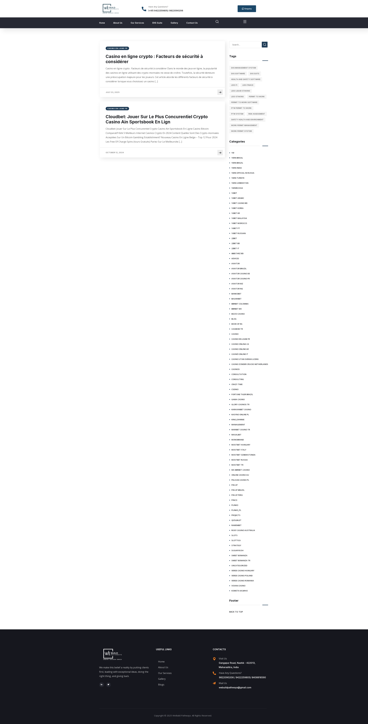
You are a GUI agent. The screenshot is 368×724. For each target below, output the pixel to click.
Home (102, 23)
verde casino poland (242, 575)
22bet (234, 238)
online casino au (240, 475)
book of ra (236, 324)
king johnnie (237, 419)
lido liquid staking (240, 91)
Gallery (174, 23)
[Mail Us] (214, 683)
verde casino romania (242, 580)
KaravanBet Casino (241, 409)
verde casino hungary (242, 570)
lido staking (237, 96)
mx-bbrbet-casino (240, 470)
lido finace (247, 85)
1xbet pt (235, 228)
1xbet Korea (237, 208)
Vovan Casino (238, 585)
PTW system (237, 114)
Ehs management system (243, 68)
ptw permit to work (241, 108)
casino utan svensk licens (245, 359)
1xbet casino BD (239, 203)
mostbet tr (237, 465)
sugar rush (237, 550)
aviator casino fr (240, 278)
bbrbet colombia (240, 303)
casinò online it (239, 354)
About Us (117, 23)
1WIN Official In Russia (242, 173)
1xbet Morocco (239, 223)
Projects (235, 515)
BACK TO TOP (236, 611)
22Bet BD (235, 243)
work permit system (241, 131)
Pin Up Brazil (238, 490)
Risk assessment (256, 114)
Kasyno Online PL (240, 414)
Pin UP (234, 485)
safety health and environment (247, 120)
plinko (234, 505)
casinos (235, 369)
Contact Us (192, 23)
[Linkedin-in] (101, 684)
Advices (235, 258)
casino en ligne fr (117, 48)
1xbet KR (235, 213)
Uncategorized (239, 565)
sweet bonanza (239, 555)
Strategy (236, 545)
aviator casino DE (240, 273)
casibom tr (237, 329)
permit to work (257, 96)
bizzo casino (238, 314)
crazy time (237, 384)
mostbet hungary (240, 444)
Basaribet (236, 298)
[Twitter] (108, 684)
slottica (236, 540)
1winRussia (237, 188)
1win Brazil (237, 163)
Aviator (235, 263)
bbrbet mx (236, 308)
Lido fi (234, 85)
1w (232, 152)
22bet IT (235, 248)
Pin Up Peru (237, 495)
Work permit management (244, 125)
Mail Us (223, 683)
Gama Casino (238, 399)
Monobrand (237, 439)
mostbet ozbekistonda (243, 454)
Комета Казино (239, 590)
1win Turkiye (237, 178)
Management (238, 424)
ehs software (238, 73)
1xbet (234, 193)
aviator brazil (239, 268)
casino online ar (240, 349)
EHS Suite (157, 23)
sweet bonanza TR (240, 560)
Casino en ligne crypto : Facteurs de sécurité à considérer (154, 59)
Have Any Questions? (158, 6)
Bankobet (236, 293)
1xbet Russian (238, 233)
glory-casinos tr (240, 404)
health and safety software (245, 79)
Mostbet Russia (239, 460)
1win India (236, 168)
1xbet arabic (237, 198)
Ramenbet (236, 525)
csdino (234, 389)
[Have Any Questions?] (144, 9)
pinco (234, 500)
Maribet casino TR (240, 429)
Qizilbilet (236, 520)
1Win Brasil (237, 157)
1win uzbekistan (239, 183)
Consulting (237, 379)
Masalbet (236, 434)
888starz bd (237, 253)
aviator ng (237, 288)
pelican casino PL (240, 480)
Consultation (238, 374)
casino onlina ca (240, 344)
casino (234, 334)
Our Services (137, 23)
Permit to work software (244, 102)
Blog (233, 319)
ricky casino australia (243, 530)
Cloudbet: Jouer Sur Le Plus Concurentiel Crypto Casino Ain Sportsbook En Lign (157, 119)
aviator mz (237, 283)
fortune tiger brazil (242, 394)
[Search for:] (248, 44)
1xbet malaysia (239, 218)
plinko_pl (236, 510)
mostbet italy (238, 449)
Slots (234, 535)
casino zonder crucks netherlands (249, 364)
